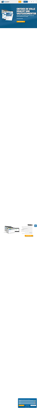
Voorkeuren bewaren (33, 405)
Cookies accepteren (21, 405)
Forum (31, 1)
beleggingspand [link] (22, 229)
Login (29, 1)
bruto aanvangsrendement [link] (25, 228)
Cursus (20, 1)
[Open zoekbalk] (35, 2)
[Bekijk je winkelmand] (33, 2)
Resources (25, 1)
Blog (22, 1)
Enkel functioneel (27, 405)
